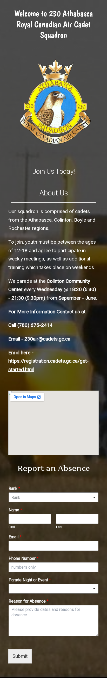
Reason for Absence (29, 601)
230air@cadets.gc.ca (47, 339)
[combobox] (53, 497)
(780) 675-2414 (34, 325)
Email (15, 536)
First (12, 527)
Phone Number (23, 558)
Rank (14, 488)
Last (59, 527)
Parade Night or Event (30, 579)
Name (15, 509)
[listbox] (53, 589)
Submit (20, 656)
